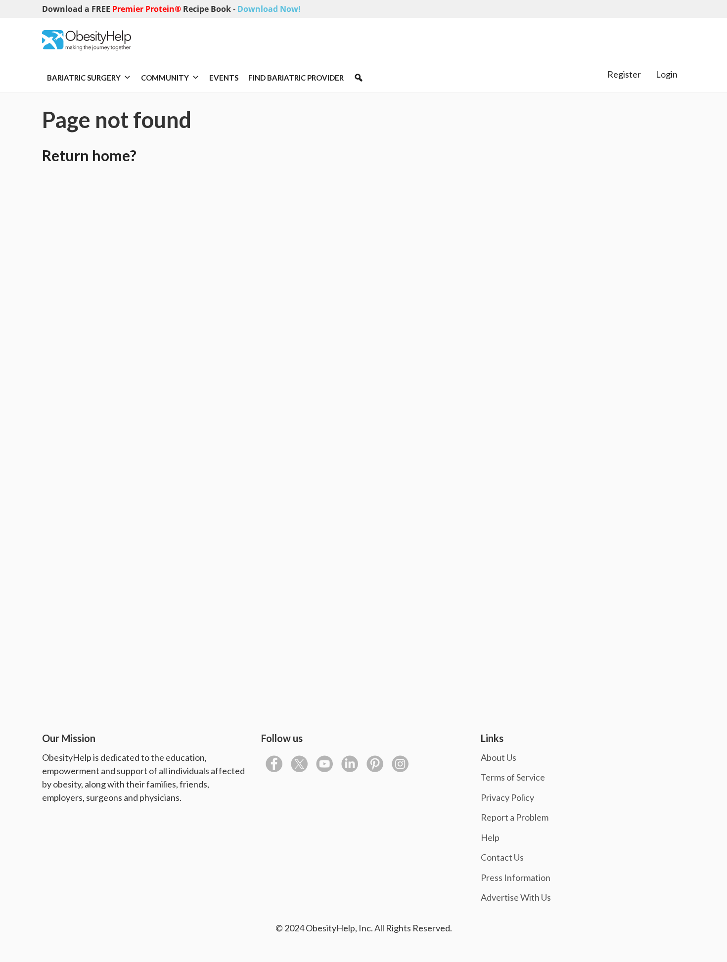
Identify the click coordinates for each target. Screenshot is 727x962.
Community (165, 77)
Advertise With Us (516, 897)
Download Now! (269, 8)
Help (490, 837)
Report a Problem (514, 817)
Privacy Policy (507, 797)
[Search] (358, 77)
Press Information (515, 877)
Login (667, 74)
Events (223, 77)
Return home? (89, 155)
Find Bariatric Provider (296, 77)
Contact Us (502, 857)
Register (624, 74)
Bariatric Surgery (84, 77)
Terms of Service (513, 777)
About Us (498, 757)
